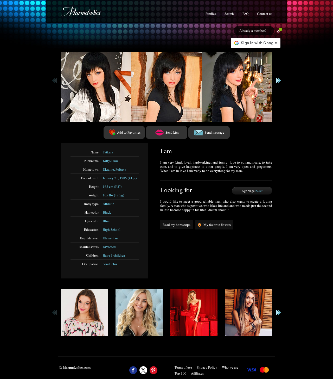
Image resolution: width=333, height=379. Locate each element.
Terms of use (183, 367)
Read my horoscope (176, 224)
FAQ (245, 13)
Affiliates (197, 373)
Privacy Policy (207, 367)
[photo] (96, 87)
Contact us (264, 13)
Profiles (211, 13)
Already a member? (252, 30)
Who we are (230, 367)
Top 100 (180, 373)
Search (229, 13)
